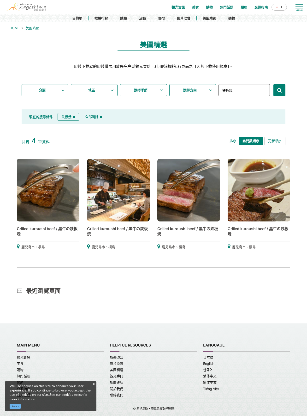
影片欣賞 (183, 18)
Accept (15, 406)
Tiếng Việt (211, 389)
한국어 (208, 370)
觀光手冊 (116, 376)
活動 (142, 18)
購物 (20, 370)
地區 (91, 90)
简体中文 (210, 382)
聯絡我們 (116, 395)
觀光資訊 (23, 357)
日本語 (208, 357)
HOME (14, 28)
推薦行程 (101, 18)
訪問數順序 (250, 141)
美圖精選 (209, 18)
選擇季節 (141, 90)
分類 (42, 90)
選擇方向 (190, 90)
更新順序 (275, 141)
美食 (20, 363)
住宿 (161, 18)
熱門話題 (23, 376)
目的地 (77, 18)
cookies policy (72, 394)
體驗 (123, 18)
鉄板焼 (66, 117)
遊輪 (231, 18)
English (208, 363)
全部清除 (92, 117)
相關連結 (116, 382)
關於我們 (116, 389)
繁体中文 (210, 376)
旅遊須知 (116, 357)
